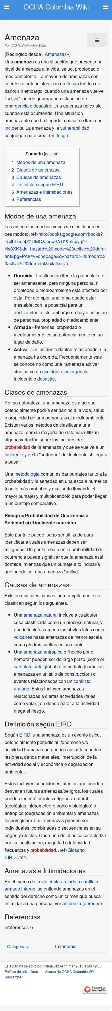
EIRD (24, 734)
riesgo (72, 83)
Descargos (13, 976)
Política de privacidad (21, 971)
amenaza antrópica (43, 651)
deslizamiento (28, 312)
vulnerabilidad (74, 128)
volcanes (23, 637)
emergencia (17, 105)
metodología (27, 473)
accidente (52, 371)
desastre (42, 105)
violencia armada (58, 881)
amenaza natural (41, 614)
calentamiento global (35, 666)
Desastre (40, 946)
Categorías (17, 946)
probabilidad (17, 447)
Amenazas (56, 54)
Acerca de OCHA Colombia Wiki (70, 971)
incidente (14, 128)
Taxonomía (65, 946)
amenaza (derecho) (82, 903)
